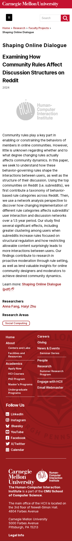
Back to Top (54, 534)
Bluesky (17, 426)
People (42, 360)
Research (19, 28)
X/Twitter (18, 444)
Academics (14, 363)
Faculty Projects (39, 28)
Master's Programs (20, 384)
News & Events (48, 348)
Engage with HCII (50, 381)
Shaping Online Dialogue (18, 32)
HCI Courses (16, 373)
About (10, 343)
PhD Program (16, 378)
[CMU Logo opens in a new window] (35, 4)
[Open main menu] (9, 17)
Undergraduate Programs (17, 391)
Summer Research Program (51, 373)
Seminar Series (49, 353)
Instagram (18, 420)
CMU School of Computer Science (36, 493)
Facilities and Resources (16, 355)
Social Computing (16, 323)
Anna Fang (10, 306)
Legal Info (16, 535)
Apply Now (14, 368)
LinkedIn (17, 414)
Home (6, 28)
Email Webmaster (50, 387)
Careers (43, 336)
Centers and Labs (19, 347)
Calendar (17, 450)
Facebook (18, 438)
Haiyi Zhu (28, 306)
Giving (41, 342)
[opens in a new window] (22, 471)
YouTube (17, 432)
